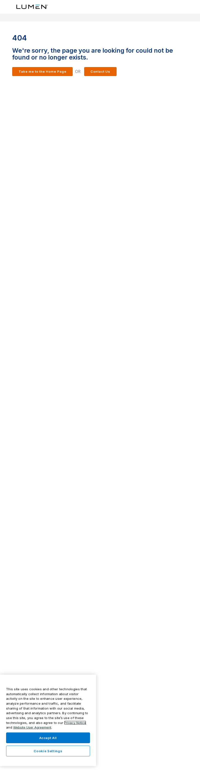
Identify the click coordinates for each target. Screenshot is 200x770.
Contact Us (100, 71)
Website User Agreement (32, 727)
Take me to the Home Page (42, 71)
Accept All (48, 738)
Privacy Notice (75, 723)
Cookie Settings (48, 751)
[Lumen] (32, 7)
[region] (48, 720)
